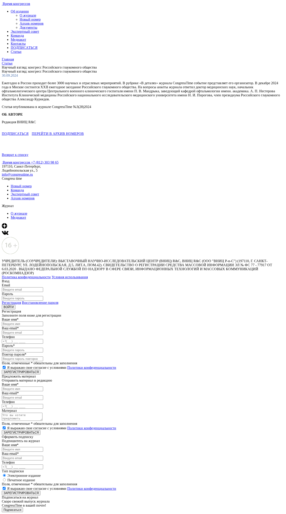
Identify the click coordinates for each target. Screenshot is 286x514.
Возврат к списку (15, 155)
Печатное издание (21, 480)
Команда (17, 35)
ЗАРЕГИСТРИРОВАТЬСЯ (21, 372)
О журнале (28, 15)
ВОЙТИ (9, 307)
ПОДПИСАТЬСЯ (24, 48)
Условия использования (70, 277)
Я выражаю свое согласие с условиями (61, 367)
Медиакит (18, 39)
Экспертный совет (25, 31)
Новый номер (30, 19)
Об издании (20, 11)
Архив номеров (32, 23)
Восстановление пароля (40, 303)
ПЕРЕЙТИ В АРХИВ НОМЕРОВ (58, 134)
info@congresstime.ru (17, 174)
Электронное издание (24, 475)
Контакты (18, 43)
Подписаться (12, 510)
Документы (28, 27)
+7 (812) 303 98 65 (45, 162)
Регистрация (11, 303)
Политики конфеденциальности (91, 367)
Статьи (16, 52)
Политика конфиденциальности (26, 277)
